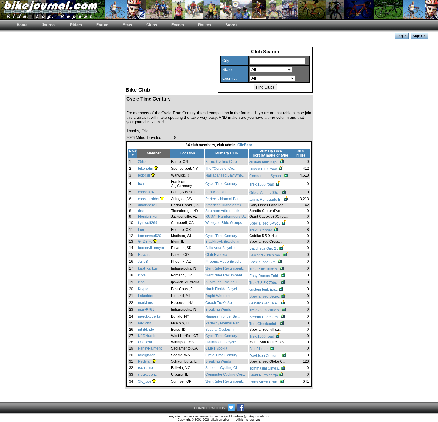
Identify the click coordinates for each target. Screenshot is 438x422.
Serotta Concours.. (264, 317)
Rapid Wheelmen (219, 296)
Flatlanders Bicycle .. (222, 342)
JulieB (143, 261)
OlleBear (244, 145)
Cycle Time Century (221, 184)
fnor (141, 230)
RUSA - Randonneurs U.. (225, 216)
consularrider (148, 199)
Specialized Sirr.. (263, 262)
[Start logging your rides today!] (419, 37)
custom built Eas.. (264, 289)
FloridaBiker (148, 216)
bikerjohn (145, 168)
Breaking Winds (218, 309)
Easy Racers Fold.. (265, 276)
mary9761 (146, 309)
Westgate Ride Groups (223, 223)
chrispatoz (146, 192)
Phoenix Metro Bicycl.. (223, 261)
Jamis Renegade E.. (266, 199)
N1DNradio (147, 336)
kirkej (142, 275)
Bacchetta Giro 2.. (264, 248)
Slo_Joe (144, 381)
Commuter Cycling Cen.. (225, 374)
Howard (144, 255)
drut (141, 211)
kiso (141, 282)
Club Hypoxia (216, 255)
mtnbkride (146, 329)
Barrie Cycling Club (221, 162)
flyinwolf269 (147, 223)
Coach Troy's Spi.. (219, 303)
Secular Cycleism (219, 329)
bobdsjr (144, 175)
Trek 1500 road (262, 184)
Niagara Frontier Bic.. (222, 316)
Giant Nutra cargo (264, 375)
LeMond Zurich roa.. (266, 255)
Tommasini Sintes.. (265, 368)
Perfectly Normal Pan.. (223, 199)
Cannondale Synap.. (266, 176)
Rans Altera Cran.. (264, 382)
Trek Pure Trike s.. (264, 269)
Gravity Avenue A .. (264, 303)
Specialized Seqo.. (265, 296)
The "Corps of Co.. (220, 168)
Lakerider (145, 296)
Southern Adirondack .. (223, 211)
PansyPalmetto (150, 348)
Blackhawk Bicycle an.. (223, 241)
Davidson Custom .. (265, 356)
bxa (141, 184)
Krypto (143, 289)
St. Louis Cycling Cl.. (222, 368)
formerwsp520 (149, 236)
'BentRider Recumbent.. (224, 268)
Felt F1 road (259, 349)
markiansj (146, 303)
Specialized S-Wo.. (265, 223)
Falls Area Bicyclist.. (221, 248)
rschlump (145, 368)
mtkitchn (144, 323)
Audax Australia (218, 192)
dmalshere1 (147, 205)
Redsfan (145, 361)
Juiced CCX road (263, 169)
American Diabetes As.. (224, 205)
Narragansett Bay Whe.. (224, 175)
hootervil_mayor (151, 248)
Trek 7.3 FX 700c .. (264, 283)
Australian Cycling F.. (222, 282)
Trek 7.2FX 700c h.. (265, 310)
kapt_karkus (148, 268)
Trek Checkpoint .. (264, 324)
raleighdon (147, 355)
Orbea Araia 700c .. (265, 193)
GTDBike (145, 241)
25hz (142, 162)
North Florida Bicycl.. (222, 289)
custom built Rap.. (264, 162)
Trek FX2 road (261, 230)
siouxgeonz (147, 374)
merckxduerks (149, 316)
